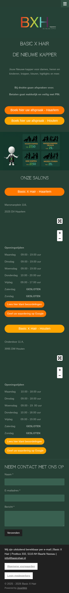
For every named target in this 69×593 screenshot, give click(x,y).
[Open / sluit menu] (65, 3)
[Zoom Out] (60, 238)
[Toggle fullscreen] (60, 221)
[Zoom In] (60, 233)
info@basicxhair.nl (15, 558)
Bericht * (9, 506)
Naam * (9, 474)
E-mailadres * (12, 490)
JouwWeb (22, 588)
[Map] (34, 229)
